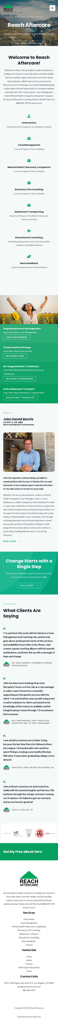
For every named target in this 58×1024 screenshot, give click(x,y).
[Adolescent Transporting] (29, 205)
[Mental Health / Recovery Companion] (29, 160)
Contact (29, 945)
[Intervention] (29, 116)
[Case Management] (29, 138)
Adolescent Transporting (29, 211)
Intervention (29, 122)
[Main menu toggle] (52, 8)
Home (29, 956)
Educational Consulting (29, 237)
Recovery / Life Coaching (29, 189)
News (29, 971)
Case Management (29, 145)
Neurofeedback (29, 263)
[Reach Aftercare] (8, 8)
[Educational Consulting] (29, 231)
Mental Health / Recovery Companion (29, 167)
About (29, 960)
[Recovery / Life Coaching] (29, 183)
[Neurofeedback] (29, 256)
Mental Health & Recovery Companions (29, 926)
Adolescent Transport (29, 934)
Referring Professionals (29, 967)
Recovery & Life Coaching (29, 930)
